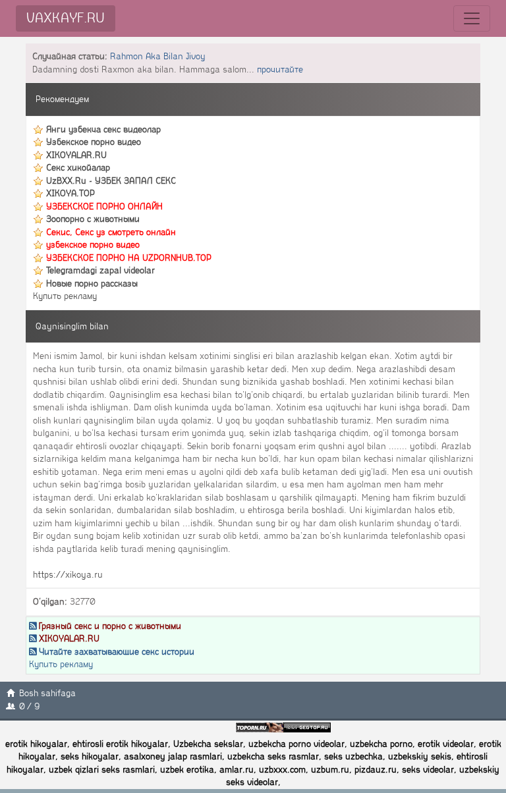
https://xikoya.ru (68, 575)
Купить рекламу (65, 296)
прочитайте (280, 69)
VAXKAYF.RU (65, 18)
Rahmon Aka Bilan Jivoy (158, 56)
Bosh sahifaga (47, 693)
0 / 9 (29, 706)
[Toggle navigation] (471, 18)
